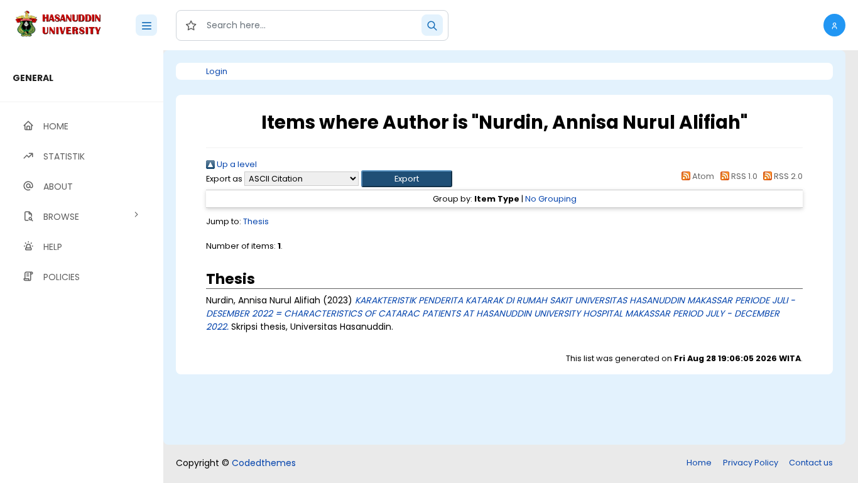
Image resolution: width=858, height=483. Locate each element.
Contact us (811, 462)
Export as (224, 178)
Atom (702, 176)
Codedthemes (264, 463)
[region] (81, 266)
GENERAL (33, 78)
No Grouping (551, 198)
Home (699, 462)
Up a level (236, 164)
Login (216, 71)
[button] (834, 25)
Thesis (256, 221)
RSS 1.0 (743, 176)
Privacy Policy (750, 462)
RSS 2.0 (787, 176)
